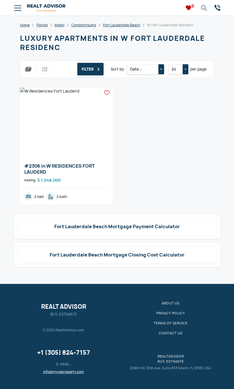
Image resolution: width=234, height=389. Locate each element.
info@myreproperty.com (63, 371)
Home (25, 25)
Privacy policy (170, 313)
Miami (59, 25)
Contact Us (170, 333)
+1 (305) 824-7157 (63, 352)
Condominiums (83, 25)
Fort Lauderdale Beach (121, 25)
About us (170, 303)
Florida (42, 25)
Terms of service (170, 323)
